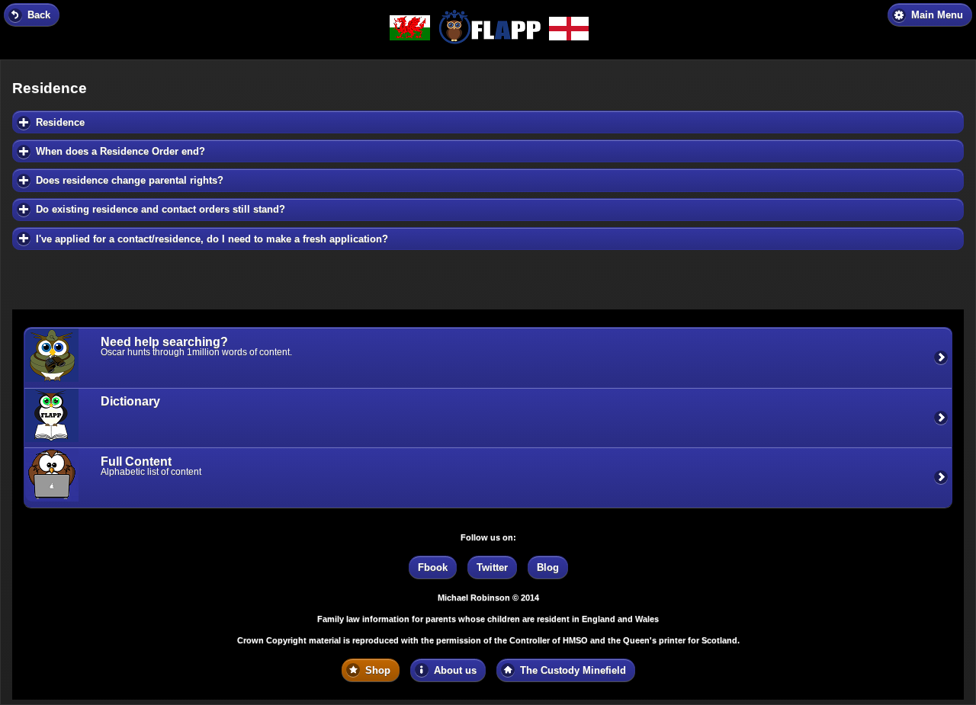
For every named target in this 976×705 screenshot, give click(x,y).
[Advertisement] (134, 275)
